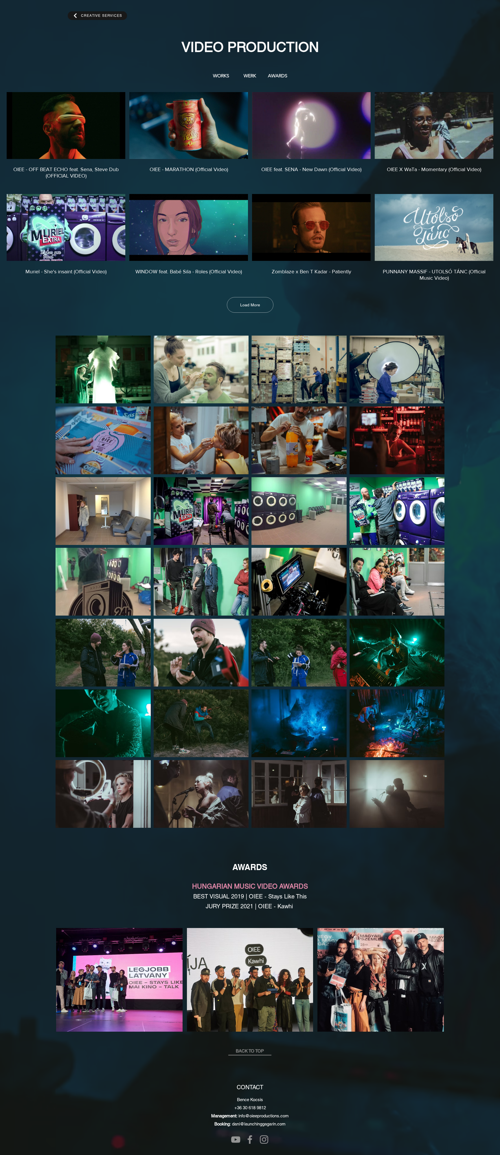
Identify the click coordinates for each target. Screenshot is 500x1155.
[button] (103, 369)
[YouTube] (235, 1139)
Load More (250, 305)
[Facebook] (249, 1139)
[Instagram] (264, 1139)
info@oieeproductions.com (263, 1115)
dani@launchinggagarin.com (259, 1123)
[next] (434, 584)
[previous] (66, 584)
